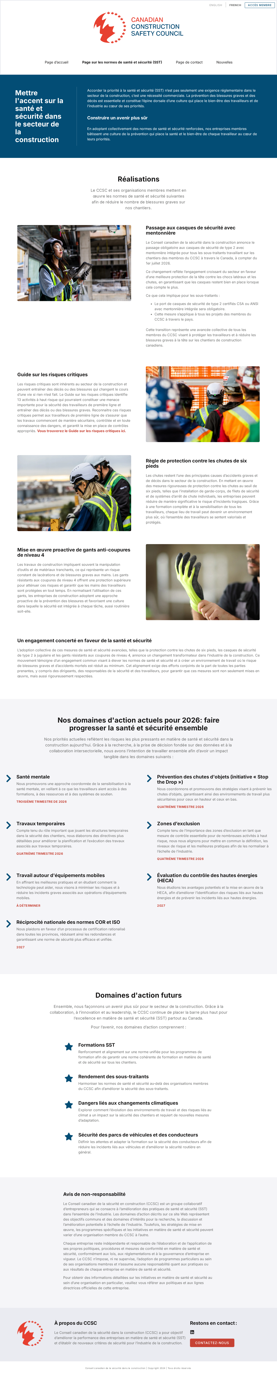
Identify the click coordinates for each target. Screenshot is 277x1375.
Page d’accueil (56, 62)
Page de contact (189, 62)
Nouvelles (224, 62)
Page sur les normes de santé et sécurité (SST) (122, 62)
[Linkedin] (192, 1332)
